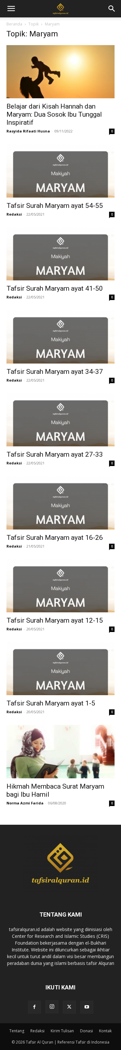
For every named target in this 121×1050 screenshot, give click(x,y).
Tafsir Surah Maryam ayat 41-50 (54, 288)
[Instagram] (51, 1006)
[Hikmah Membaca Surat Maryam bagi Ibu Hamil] (60, 751)
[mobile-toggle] (11, 8)
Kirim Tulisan (62, 1031)
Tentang (16, 1031)
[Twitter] (69, 1007)
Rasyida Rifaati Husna (28, 131)
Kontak (105, 1031)
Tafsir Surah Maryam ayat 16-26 (54, 537)
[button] (112, 8)
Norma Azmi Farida (25, 803)
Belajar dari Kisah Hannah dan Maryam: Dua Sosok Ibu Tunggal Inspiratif (54, 114)
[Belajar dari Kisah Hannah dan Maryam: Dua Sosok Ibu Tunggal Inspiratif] (60, 71)
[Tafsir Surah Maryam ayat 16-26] (60, 502)
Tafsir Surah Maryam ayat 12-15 (54, 620)
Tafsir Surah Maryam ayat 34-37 (54, 371)
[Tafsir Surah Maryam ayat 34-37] (60, 336)
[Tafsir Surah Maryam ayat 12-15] (60, 585)
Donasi (86, 1031)
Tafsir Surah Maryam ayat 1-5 (50, 703)
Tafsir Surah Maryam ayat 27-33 (54, 454)
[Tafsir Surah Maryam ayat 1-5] (60, 668)
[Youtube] (86, 1007)
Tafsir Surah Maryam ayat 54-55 (54, 205)
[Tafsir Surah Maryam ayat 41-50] (60, 253)
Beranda (14, 24)
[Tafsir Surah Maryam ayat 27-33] (60, 419)
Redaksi (14, 214)
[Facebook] (34, 1007)
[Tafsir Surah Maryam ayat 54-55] (60, 170)
